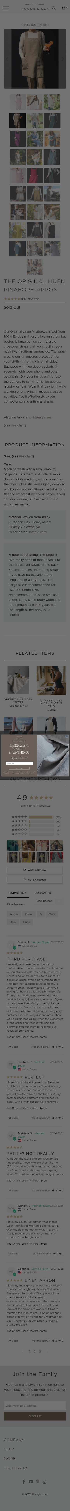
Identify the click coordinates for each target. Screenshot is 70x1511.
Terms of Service (32, 773)
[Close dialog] (67, 736)
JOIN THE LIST (19, 768)
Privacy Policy (24, 773)
